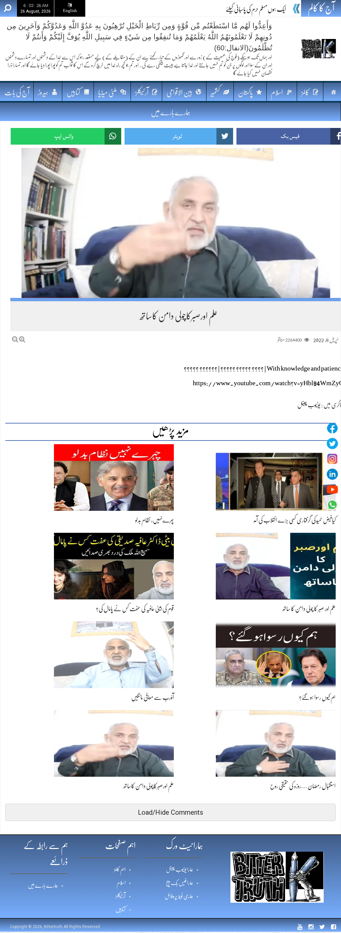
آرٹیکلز (121, 896)
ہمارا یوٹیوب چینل (179, 869)
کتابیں (121, 909)
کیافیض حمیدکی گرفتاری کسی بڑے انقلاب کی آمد (294, 520)
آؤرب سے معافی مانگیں (152, 697)
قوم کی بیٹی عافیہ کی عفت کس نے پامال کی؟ (135, 608)
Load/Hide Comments (170, 812)
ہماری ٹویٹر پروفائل (179, 896)
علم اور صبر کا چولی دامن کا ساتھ (309, 608)
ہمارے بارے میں (170, 112)
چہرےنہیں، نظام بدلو (154, 520)
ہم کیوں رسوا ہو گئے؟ (317, 697)
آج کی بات (16, 92)
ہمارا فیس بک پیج (179, 883)
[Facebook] (332, 428)
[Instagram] (332, 459)
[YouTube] (332, 489)
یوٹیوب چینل (308, 405)
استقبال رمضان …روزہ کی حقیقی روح (303, 786)
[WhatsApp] (332, 504)
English (70, 10)
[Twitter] (332, 443)
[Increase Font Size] (22, 339)
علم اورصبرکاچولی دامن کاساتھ (148, 786)
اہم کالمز (120, 869)
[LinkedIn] (332, 474)
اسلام (121, 883)
